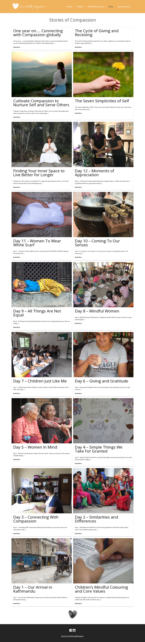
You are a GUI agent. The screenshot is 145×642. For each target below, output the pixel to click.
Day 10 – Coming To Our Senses (97, 242)
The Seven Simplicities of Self (102, 100)
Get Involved (123, 6)
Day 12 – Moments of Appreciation (94, 172)
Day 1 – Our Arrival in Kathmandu (32, 589)
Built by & (72, 636)
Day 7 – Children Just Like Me (40, 381)
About (80, 6)
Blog (111, 6)
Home (69, 6)
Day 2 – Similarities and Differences (96, 519)
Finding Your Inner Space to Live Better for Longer (39, 172)
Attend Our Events (95, 6)
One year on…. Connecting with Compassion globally (38, 32)
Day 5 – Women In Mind (35, 447)
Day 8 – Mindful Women (97, 311)
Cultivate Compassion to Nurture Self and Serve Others (41, 102)
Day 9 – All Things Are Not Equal (37, 313)
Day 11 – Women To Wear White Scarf (37, 242)
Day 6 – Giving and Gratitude (101, 381)
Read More (16, 47)
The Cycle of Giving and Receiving (97, 32)
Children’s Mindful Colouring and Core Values (101, 589)
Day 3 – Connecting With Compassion (36, 519)
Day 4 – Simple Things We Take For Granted (98, 449)
